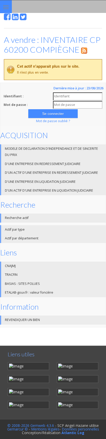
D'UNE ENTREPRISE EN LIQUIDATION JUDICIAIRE (40, 181)
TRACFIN (11, 274)
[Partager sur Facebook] (7, 18)
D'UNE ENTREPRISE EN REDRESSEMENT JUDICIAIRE (43, 164)
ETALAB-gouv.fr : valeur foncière (29, 292)
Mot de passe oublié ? (53, 121)
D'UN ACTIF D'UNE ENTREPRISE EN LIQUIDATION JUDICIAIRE (49, 190)
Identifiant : (14, 96)
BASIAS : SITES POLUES (22, 283)
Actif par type (15, 229)
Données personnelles (80, 429)
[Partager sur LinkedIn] (15, 18)
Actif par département (21, 238)
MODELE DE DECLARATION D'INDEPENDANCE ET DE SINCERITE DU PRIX (51, 151)
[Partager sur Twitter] (23, 18)
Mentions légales (45, 429)
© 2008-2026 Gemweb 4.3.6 (30, 425)
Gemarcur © (17, 429)
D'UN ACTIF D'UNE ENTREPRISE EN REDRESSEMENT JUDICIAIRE (51, 172)
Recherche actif (17, 218)
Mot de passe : (16, 105)
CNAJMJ (10, 266)
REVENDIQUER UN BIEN (22, 320)
